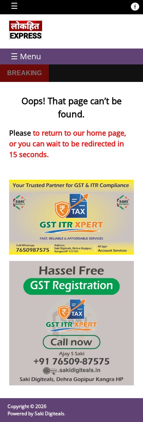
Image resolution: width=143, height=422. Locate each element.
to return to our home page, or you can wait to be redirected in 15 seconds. (67, 143)
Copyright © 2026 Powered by (27, 410)
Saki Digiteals (49, 413)
